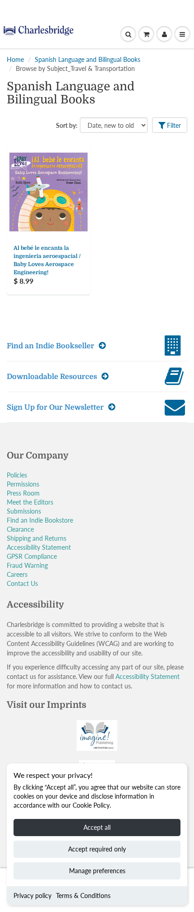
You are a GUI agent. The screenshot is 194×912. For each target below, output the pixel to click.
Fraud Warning (27, 565)
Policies (17, 475)
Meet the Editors (30, 502)
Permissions (23, 484)
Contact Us (22, 583)
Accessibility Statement (39, 547)
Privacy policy (32, 895)
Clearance (20, 529)
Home (15, 59)
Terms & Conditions (83, 895)
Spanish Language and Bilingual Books (87, 59)
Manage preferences (97, 871)
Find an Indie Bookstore (40, 520)
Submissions (24, 511)
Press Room (23, 493)
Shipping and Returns (36, 538)
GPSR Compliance (32, 556)
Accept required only (97, 849)
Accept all (97, 827)
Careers (17, 574)
